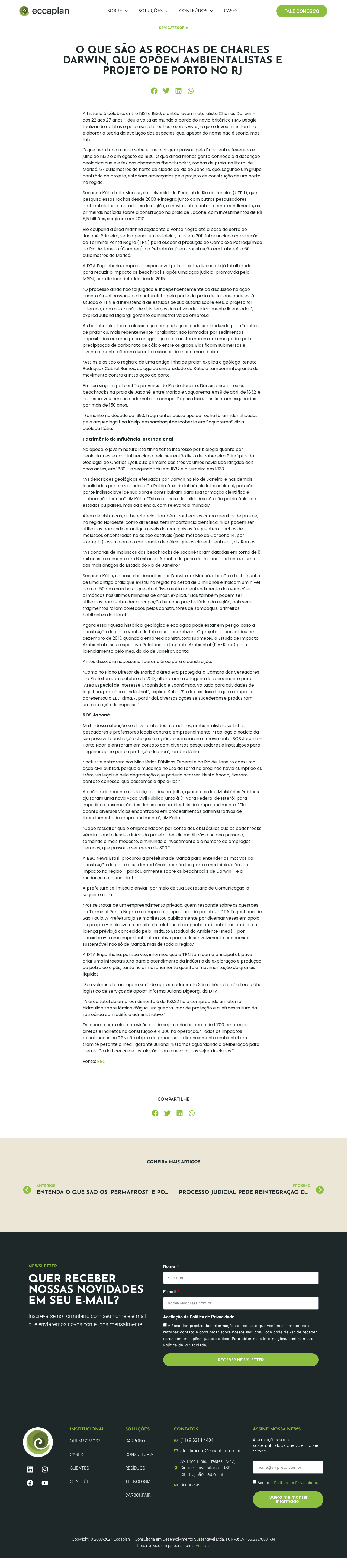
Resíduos (135, 1468)
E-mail (170, 1292)
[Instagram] (45, 1469)
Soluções (151, 11)
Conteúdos (193, 11)
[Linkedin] (30, 1469)
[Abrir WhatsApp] (333, 1544)
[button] (154, 91)
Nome (169, 1266)
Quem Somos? (85, 1441)
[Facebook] (30, 1483)
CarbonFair (138, 1495)
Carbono (135, 1441)
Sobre (114, 11)
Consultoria (139, 1454)
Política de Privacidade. (296, 1482)
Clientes (79, 1468)
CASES (76, 1454)
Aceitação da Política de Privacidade (199, 1317)
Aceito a (288, 1482)
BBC (101, 1061)
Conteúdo (81, 1481)
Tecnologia (138, 1481)
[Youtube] (45, 1483)
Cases (230, 11)
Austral (202, 1545)
